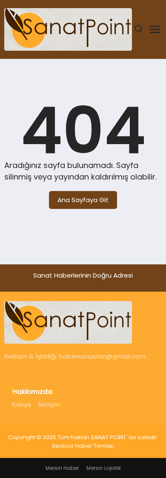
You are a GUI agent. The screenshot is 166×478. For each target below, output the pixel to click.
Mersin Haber (62, 468)
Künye (21, 404)
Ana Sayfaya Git (83, 199)
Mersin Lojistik (103, 468)
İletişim (49, 404)
